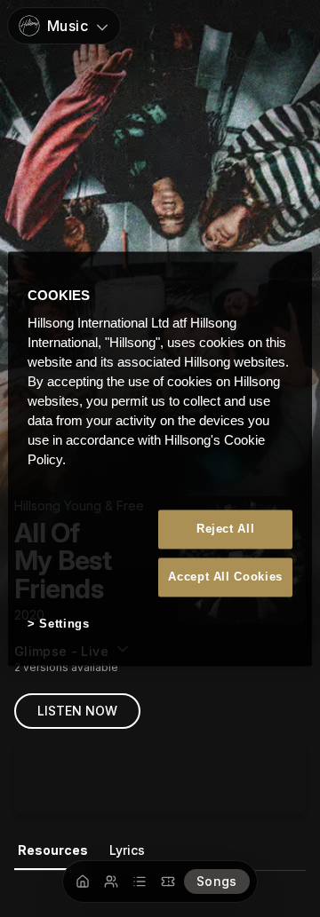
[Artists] (111, 881)
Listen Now (77, 710)
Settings (64, 624)
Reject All (225, 528)
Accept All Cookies (225, 577)
